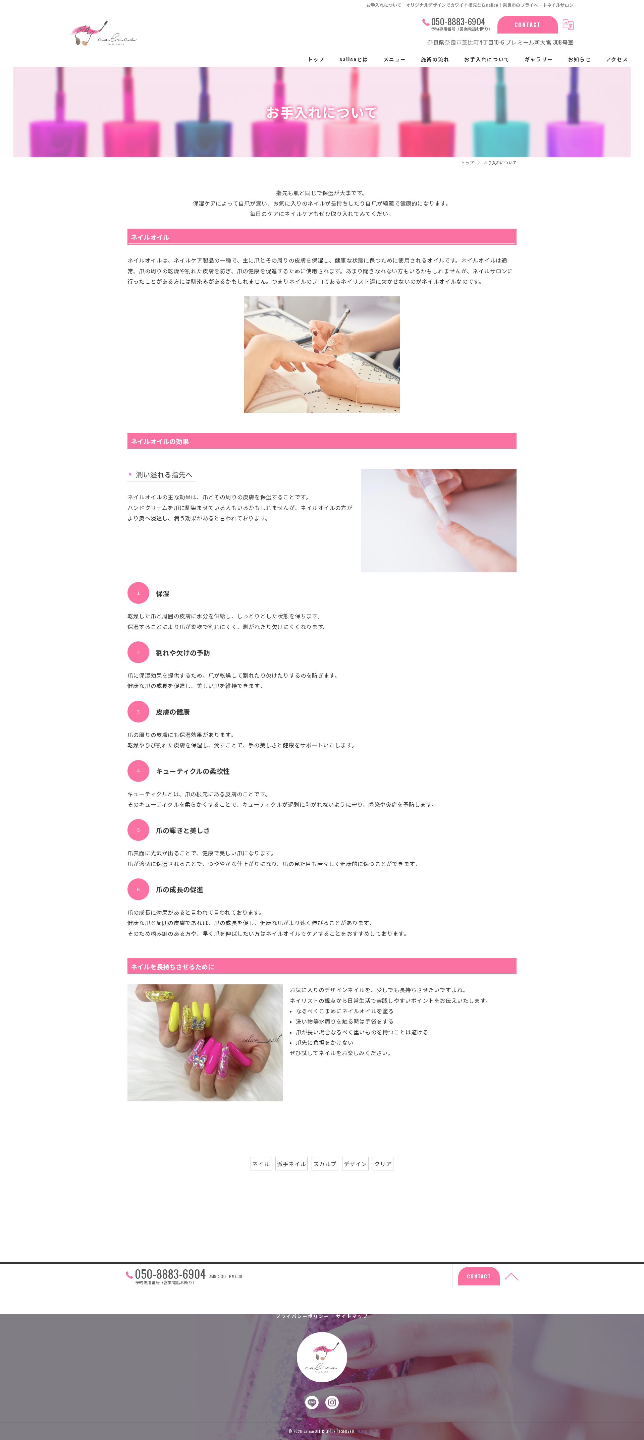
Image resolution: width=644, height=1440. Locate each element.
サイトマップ (352, 1316)
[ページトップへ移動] (511, 1276)
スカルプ (324, 1163)
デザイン (355, 1163)
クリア (383, 1163)
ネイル (261, 1163)
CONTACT (528, 24)
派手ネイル (291, 1163)
